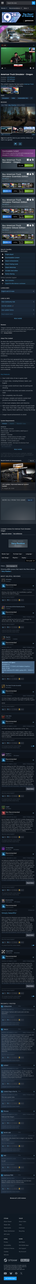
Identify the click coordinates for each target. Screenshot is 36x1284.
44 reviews (8, 687)
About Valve (22, 1221)
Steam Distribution (9, 1231)
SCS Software (11, 77)
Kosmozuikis (9, 900)
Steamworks (7, 1228)
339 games (8, 849)
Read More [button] (30, 789)
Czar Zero (8, 716)
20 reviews (16, 755)
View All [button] (32, 460)
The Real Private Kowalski (13, 685)
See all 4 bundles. (6, 249)
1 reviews (15, 639)
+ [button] (31, 98)
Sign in (3, 138)
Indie (13, 98)
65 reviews (17, 952)
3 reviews (8, 717)
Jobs (20, 1224)
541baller (9, 579)
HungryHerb (9, 847)
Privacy (6, 1242)
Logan (7, 806)
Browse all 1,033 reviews (18, 1198)
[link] (18, 191)
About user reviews (7, 533)
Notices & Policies (9, 1248)
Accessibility (7, 1245)
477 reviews (17, 902)
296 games (8, 755)
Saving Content (8, 333)
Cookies (6, 1251)
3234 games (9, 902)
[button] (4, 8)
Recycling (21, 1231)
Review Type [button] (5, 554)
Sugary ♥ (8, 753)
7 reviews (8, 608)
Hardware (22, 1228)
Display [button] (24, 557)
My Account (22, 1251)
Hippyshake (9, 951)
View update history (7, 310)
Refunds (6, 1254)
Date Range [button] (5, 557)
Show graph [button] (29, 560)
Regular (8, 637)
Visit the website (6, 306)
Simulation (5, 98)
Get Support (22, 1248)
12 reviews (8, 808)
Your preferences (17, 533)
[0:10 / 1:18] (18, 116)
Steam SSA (7, 1224)
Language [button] (29, 554)
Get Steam (22, 1242)
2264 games (9, 952)
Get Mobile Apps (10, 1278)
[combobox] (19, 3)
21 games (8, 639)
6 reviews (8, 581)
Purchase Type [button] (17, 554)
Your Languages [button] (11, 566)
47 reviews (16, 849)
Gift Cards (7, 1234)
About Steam (8, 1221)
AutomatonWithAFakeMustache (15, 606)
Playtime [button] (15, 557)
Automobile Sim (23, 98)
